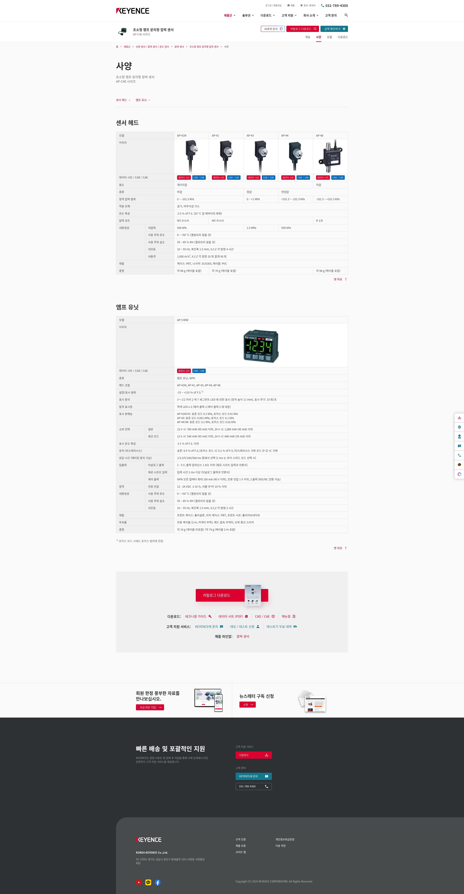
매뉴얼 (286, 616)
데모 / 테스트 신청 (242, 626)
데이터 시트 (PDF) (231, 616)
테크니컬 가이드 (195, 616)
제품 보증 (241, 845)
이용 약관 (281, 845)
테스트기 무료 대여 (279, 626)
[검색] (346, 15)
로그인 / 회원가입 (273, 5)
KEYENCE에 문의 (206, 626)
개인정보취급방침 (285, 839)
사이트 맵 (241, 852)
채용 (293, 5)
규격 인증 (241, 839)
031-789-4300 (337, 5)
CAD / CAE (262, 616)
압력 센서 (243, 636)
